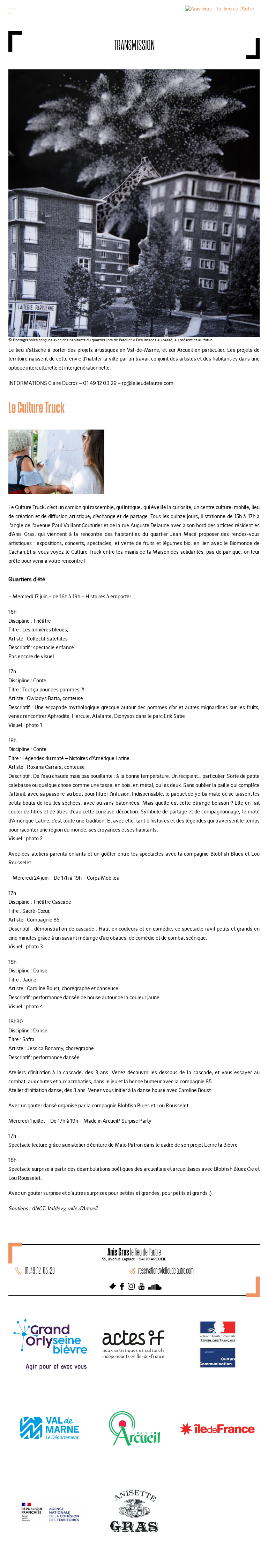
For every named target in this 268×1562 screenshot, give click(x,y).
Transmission (134, 45)
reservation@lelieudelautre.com (166, 1270)
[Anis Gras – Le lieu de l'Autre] (219, 8)
